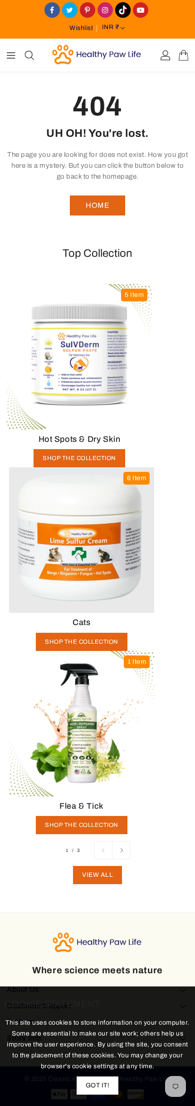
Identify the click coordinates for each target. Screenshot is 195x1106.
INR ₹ (111, 27)
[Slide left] (103, 850)
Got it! (98, 1085)
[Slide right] (121, 850)
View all (97, 874)
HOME (97, 205)
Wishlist (81, 28)
